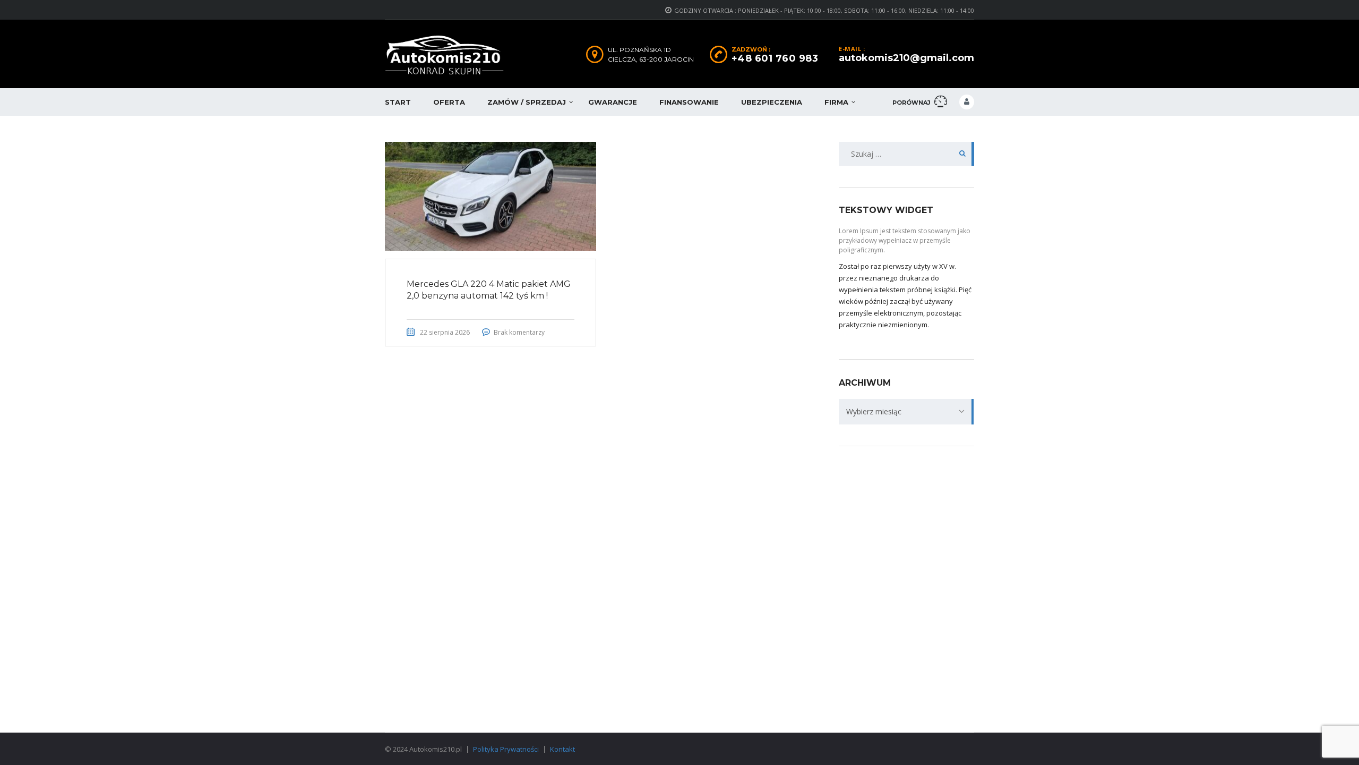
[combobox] (906, 411)
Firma (836, 102)
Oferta (449, 102)
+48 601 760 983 (775, 58)
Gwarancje (612, 102)
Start (398, 102)
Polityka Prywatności (506, 749)
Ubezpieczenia (771, 102)
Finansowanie (689, 102)
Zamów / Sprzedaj (526, 102)
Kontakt (562, 749)
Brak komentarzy (519, 332)
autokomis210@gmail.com (906, 58)
